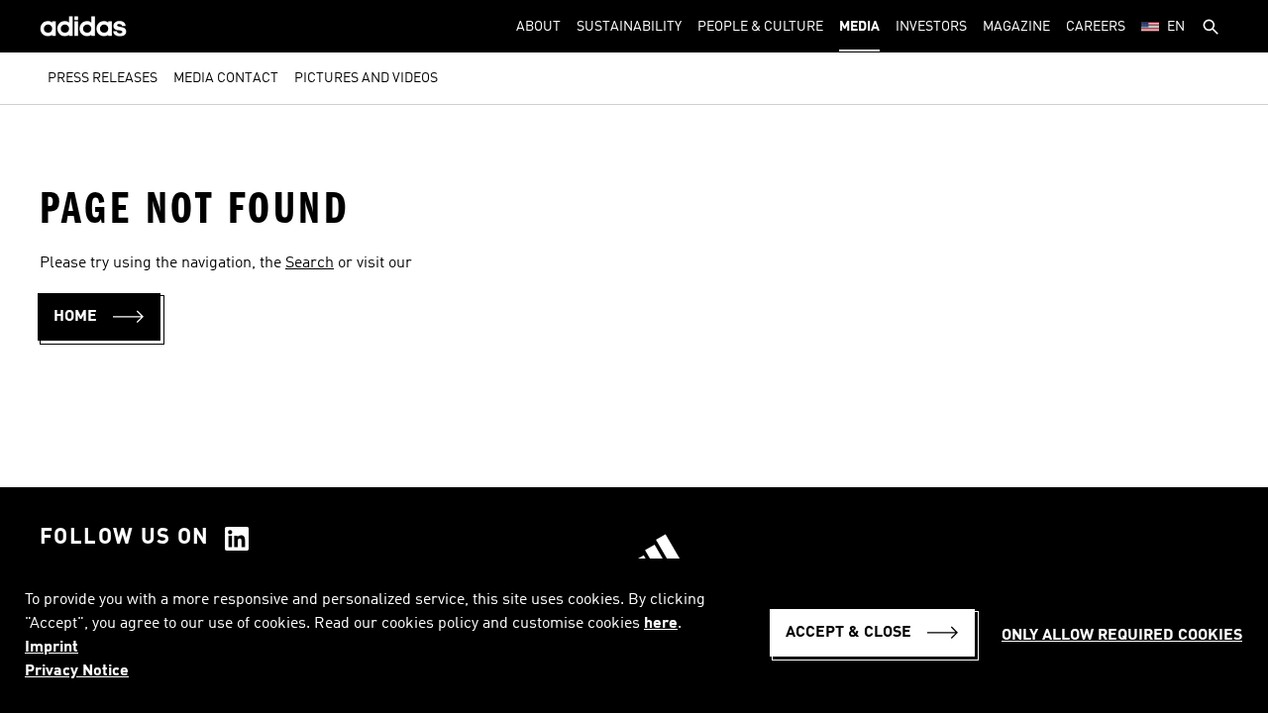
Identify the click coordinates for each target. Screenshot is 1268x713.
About (538, 27)
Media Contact (225, 78)
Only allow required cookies (1122, 636)
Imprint (51, 648)
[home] (83, 26)
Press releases (103, 78)
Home (75, 317)
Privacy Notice (77, 671)
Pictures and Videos (366, 78)
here (661, 624)
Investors (931, 27)
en (1176, 27)
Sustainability (629, 27)
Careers (1095, 27)
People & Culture (760, 27)
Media (859, 27)
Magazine (1016, 27)
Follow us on (125, 538)
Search (309, 263)
